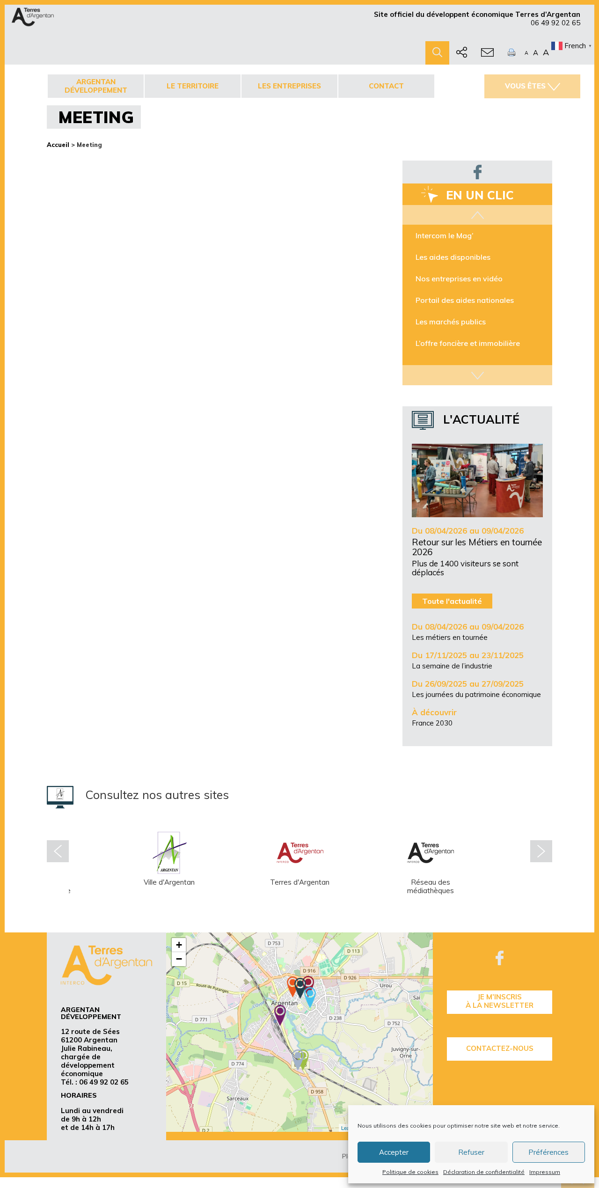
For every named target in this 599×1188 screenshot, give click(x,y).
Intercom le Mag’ (445, 235)
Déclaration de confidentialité (484, 1171)
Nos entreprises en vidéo (459, 278)
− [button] (179, 959)
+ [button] (179, 945)
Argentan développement (96, 86)
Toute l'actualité (452, 601)
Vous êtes (525, 85)
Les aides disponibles (453, 257)
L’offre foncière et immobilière (468, 343)
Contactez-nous (499, 1048)
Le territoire (193, 85)
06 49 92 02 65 (555, 22)
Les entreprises (289, 85)
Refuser (471, 1152)
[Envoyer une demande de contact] (487, 53)
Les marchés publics (451, 321)
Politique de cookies (410, 1171)
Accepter (394, 1152)
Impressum (544, 1171)
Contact (386, 85)
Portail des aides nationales (465, 300)
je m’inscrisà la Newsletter (499, 1001)
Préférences (548, 1152)
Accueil (58, 144)
